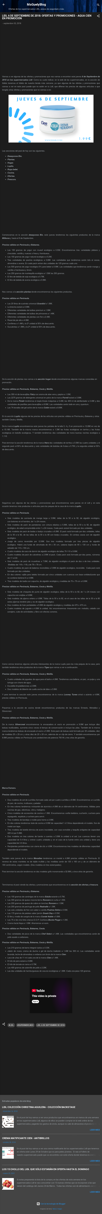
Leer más (95, 1130)
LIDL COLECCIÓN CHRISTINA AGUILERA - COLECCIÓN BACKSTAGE (38, 1107)
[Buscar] (98, 5)
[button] (98, 16)
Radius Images (57, 1209)
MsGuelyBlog (36, 4)
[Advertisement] (51, 49)
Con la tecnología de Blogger (52, 1204)
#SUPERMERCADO (25, 1025)
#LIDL (11, 1025)
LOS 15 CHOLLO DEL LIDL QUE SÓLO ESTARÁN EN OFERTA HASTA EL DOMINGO (45, 1169)
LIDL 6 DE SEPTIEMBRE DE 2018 (51, 1025)
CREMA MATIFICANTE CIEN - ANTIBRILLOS (25, 1138)
